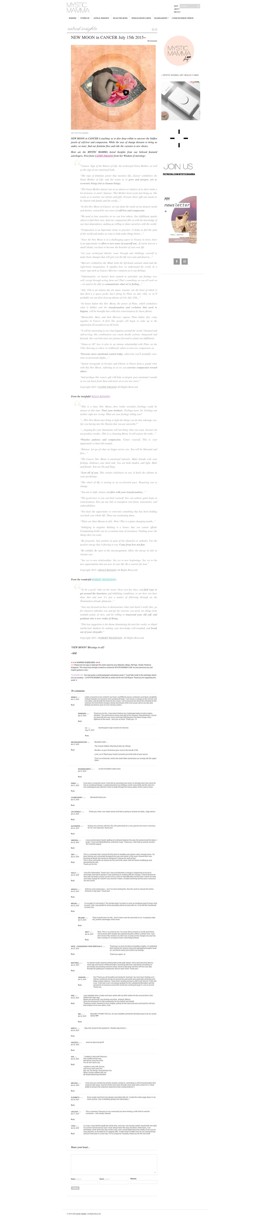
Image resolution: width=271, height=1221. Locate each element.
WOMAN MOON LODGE (141, 18)
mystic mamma (81, 1214)
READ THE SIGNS (120, 18)
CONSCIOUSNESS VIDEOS (182, 18)
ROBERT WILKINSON (103, 579)
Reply (73, 705)
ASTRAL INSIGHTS (101, 18)
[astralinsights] (82, 29)
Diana (73, 783)
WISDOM (72, 18)
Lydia (73, 1126)
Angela (74, 889)
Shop (176, 6)
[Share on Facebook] (153, 30)
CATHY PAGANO (104, 155)
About (176, 9)
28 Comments (152, 41)
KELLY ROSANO (100, 396)
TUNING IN (84, 18)
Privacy (177, 12)
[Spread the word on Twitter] (156, 30)
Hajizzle (74, 1042)
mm (79, 1014)
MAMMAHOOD (160, 18)
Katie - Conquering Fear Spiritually (86, 946)
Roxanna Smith (84, 769)
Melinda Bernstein (79, 742)
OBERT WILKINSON (111, 637)
